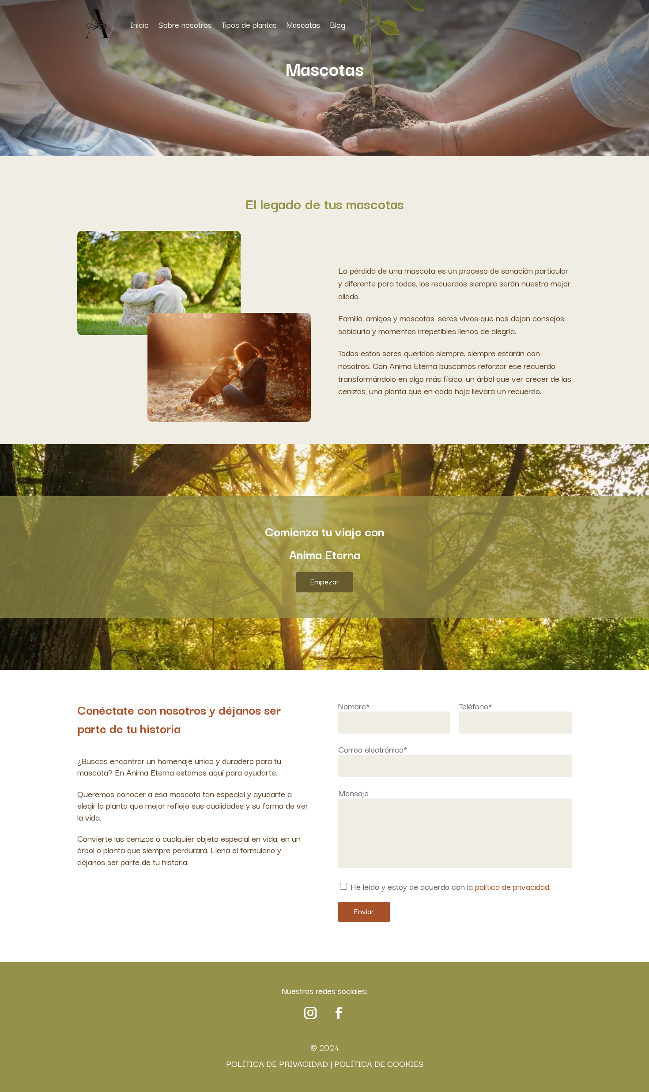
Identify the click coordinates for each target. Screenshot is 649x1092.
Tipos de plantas (249, 24)
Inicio (139, 24)
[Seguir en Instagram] (310, 1013)
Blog (337, 24)
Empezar (324, 581)
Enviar (364, 911)
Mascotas (303, 24)
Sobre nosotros (185, 24)
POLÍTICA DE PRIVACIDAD (277, 1063)
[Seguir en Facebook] (338, 1013)
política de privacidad (512, 886)
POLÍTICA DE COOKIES (378, 1063)
